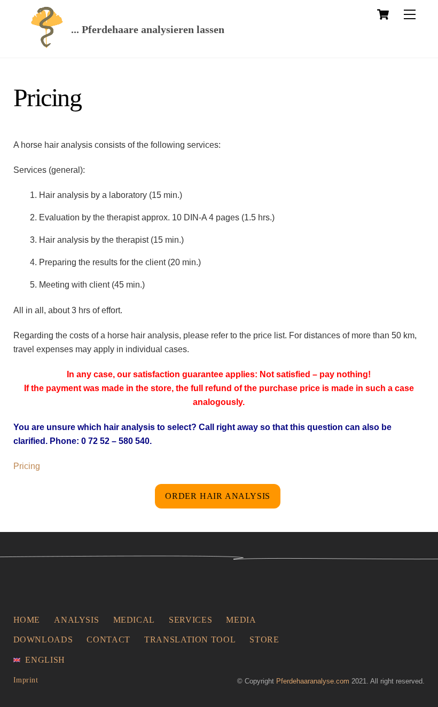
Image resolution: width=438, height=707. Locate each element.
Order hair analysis (217, 496)
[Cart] (383, 14)
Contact (108, 639)
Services (190, 619)
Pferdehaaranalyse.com (312, 681)
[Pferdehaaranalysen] (47, 45)
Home (27, 619)
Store (264, 639)
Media (241, 619)
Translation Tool (190, 639)
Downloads (43, 639)
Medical (134, 619)
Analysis (76, 619)
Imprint (25, 680)
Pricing (26, 466)
